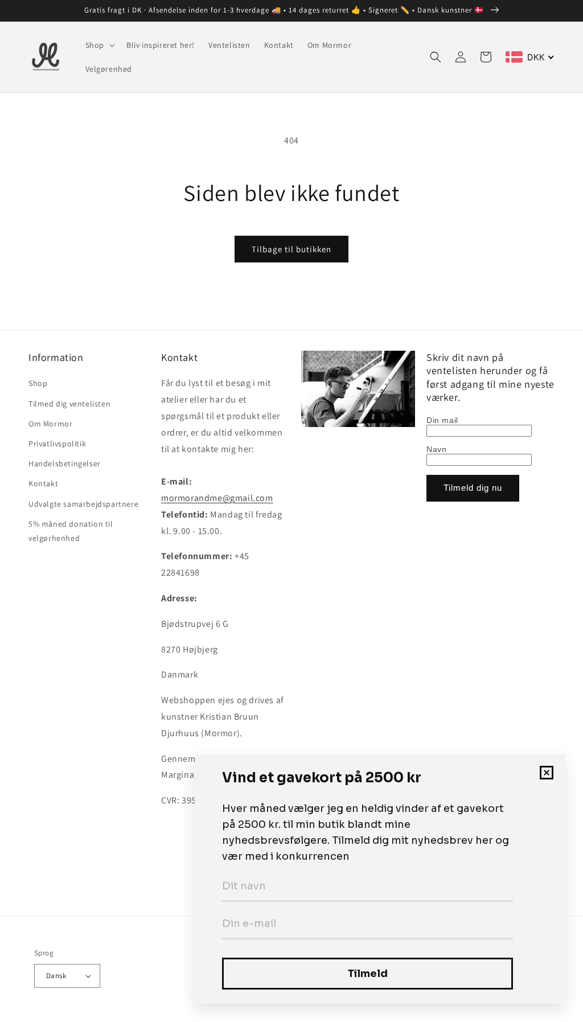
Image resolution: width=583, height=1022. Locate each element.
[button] (99, 45)
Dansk (56, 975)
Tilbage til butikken (291, 249)
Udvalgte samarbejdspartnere (83, 504)
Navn (436, 449)
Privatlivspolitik (57, 443)
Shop (37, 383)
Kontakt (43, 483)
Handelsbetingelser (64, 463)
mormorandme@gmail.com (217, 498)
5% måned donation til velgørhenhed (70, 531)
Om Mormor (50, 423)
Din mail (442, 420)
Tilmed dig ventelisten (69, 404)
